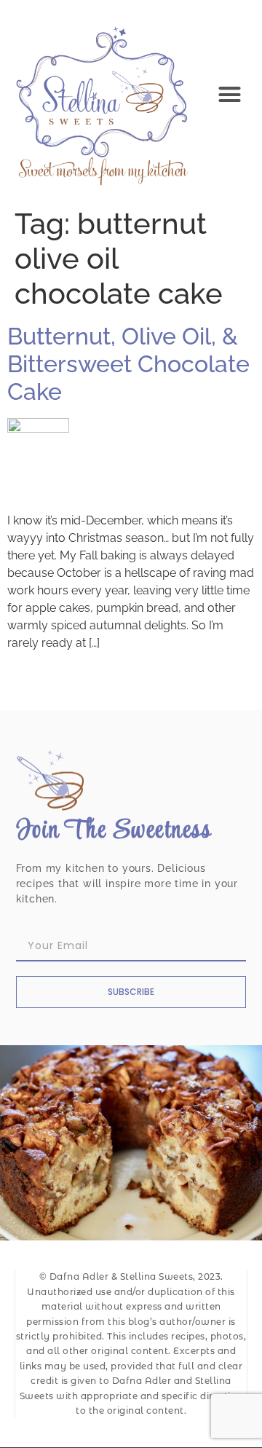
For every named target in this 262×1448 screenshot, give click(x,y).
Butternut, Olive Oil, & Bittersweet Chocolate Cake (128, 364)
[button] (230, 94)
